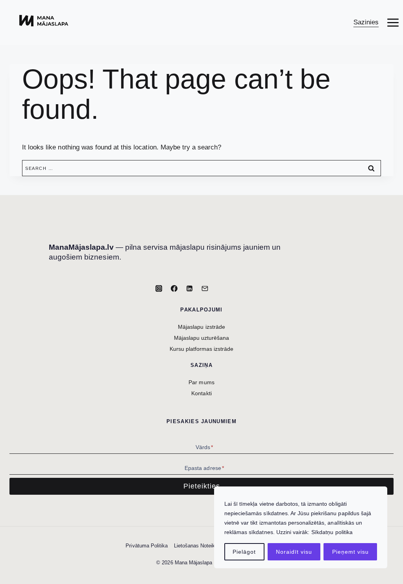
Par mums (201, 382)
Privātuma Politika (147, 546)
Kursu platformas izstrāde (202, 349)
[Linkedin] (189, 288)
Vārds (204, 447)
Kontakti (201, 393)
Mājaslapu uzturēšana (201, 338)
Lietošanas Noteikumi (199, 546)
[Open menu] (393, 22)
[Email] (205, 288)
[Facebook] (174, 288)
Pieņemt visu (350, 552)
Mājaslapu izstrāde (201, 327)
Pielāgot (244, 552)
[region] (300, 527)
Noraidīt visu (294, 552)
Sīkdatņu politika (332, 532)
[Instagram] (158, 288)
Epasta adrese (204, 468)
